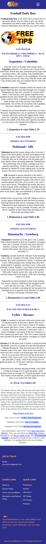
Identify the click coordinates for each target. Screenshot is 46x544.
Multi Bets (33, 433)
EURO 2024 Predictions (31, 418)
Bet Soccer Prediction (32, 426)
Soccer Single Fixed (21, 435)
